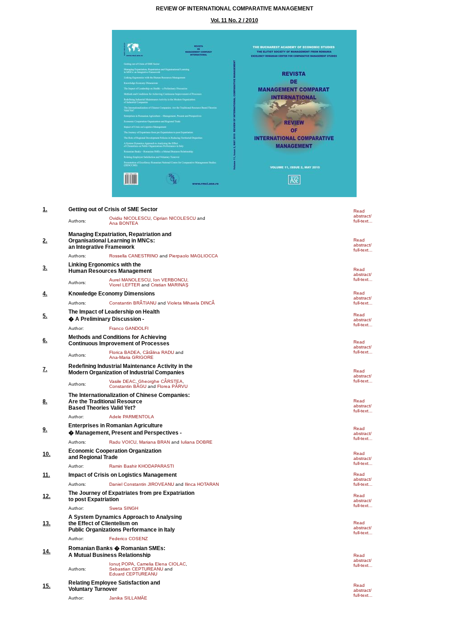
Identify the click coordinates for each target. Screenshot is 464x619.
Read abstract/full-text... (362, 215)
